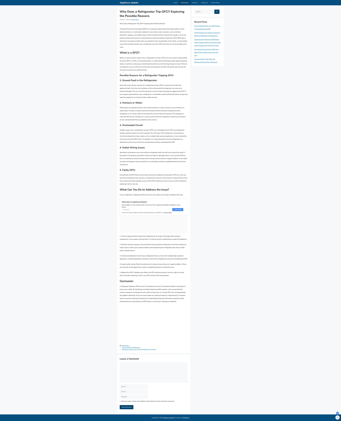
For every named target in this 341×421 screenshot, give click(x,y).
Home (175, 3)
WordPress (185, 418)
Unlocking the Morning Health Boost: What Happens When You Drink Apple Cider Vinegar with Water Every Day (207, 43)
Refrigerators (185, 3)
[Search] (216, 12)
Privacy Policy (215, 3)
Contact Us (204, 3)
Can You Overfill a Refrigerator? (131, 347)
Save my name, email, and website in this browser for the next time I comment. (148, 401)
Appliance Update (129, 2)
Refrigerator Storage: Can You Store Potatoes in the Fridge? (139, 349)
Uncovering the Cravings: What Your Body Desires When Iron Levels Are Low (206, 52)
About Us (195, 3)
